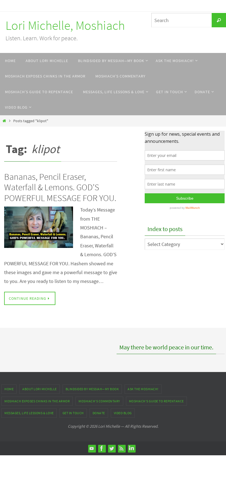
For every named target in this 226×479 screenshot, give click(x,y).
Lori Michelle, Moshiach (65, 25)
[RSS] (121, 448)
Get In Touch (73, 413)
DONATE (99, 413)
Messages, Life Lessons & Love (29, 413)
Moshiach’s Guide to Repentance (156, 401)
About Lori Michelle (39, 389)
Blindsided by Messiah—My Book (92, 389)
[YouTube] (91, 448)
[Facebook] (101, 448)
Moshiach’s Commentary (99, 401)
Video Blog (123, 413)
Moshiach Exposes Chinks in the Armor (37, 401)
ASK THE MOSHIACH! (143, 389)
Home (9, 389)
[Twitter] (111, 448)
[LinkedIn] (131, 448)
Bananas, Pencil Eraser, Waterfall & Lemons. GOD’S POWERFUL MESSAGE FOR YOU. (60, 187)
